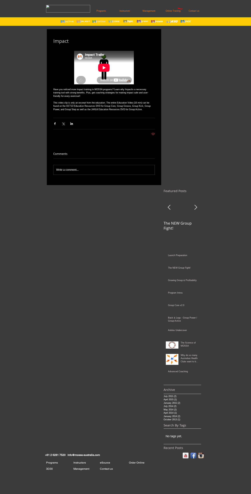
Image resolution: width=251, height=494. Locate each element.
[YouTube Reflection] (186, 455)
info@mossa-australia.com (84, 455)
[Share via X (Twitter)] (63, 123)
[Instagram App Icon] (201, 455)
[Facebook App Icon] (193, 455)
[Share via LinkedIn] (71, 123)
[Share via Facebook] (55, 123)
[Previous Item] (169, 207)
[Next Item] (195, 207)
